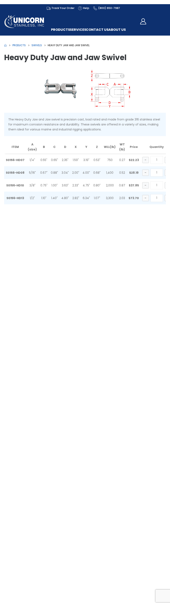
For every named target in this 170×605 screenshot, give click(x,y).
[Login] (144, 21)
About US (117, 30)
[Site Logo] (24, 21)
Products (60, 30)
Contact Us (97, 30)
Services (78, 30)
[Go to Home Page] (5, 45)
